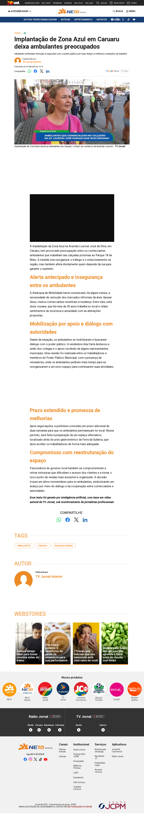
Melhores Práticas (77, 767)
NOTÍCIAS (65, 19)
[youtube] (134, 20)
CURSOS (68, 3)
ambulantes (24, 546)
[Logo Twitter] (41, 71)
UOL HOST (46, 3)
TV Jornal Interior (31, 62)
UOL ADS (89, 3)
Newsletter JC (99, 757)
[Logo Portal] (72, 11)
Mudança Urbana (64, 546)
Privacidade (78, 761)
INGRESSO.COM (32, 3)
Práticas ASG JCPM (79, 755)
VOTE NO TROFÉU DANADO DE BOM (40, 19)
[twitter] (123, 20)
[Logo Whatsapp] (29, 71)
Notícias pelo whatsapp (100, 750)
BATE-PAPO (119, 3)
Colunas (62, 756)
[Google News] (118, 71)
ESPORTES (102, 19)
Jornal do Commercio (117, 750)
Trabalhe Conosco (77, 788)
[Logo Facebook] (35, 71)
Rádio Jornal (117, 756)
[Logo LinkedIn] (48, 71)
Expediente (78, 777)
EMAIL (134, 3)
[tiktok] (129, 20)
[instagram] (118, 20)
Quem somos (79, 749)
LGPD (75, 773)
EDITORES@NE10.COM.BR (79, 807)
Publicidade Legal (100, 764)
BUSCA (104, 3)
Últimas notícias (62, 750)
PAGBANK (57, 3)
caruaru (42, 546)
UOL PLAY (78, 3)
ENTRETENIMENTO (83, 19)
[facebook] (112, 20)
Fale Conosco (79, 782)
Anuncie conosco (98, 771)
